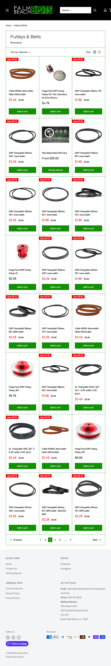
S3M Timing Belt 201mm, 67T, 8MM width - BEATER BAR (54, 510)
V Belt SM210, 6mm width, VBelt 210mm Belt (87, 330)
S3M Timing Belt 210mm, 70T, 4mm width (86, 271)
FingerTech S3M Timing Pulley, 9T (20, 271)
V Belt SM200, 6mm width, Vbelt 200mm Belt (54, 450)
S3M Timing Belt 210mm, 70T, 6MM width (86, 509)
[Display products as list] (99, 52)
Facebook (65, 563)
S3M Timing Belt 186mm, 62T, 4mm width (53, 389)
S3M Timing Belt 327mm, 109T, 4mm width (20, 509)
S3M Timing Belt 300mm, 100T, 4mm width (20, 154)
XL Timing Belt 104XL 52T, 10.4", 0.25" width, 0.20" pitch (87, 390)
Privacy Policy (13, 597)
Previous (17, 539)
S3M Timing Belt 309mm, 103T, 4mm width (53, 271)
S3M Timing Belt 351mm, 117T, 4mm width (53, 330)
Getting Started (14, 573)
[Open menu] (7, 10)
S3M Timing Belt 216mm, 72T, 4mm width (88, 92)
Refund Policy (13, 593)
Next (95, 539)
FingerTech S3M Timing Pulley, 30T (86, 450)
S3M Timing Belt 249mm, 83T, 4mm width (86, 154)
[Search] (94, 10)
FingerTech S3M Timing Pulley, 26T (20, 389)
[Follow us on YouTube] (19, 637)
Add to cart (22, 111)
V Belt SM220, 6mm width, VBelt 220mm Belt (21, 92)
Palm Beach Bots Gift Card (54, 153)
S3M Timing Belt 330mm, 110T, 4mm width (20, 213)
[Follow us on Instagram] (13, 637)
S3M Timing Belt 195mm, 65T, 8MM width (20, 330)
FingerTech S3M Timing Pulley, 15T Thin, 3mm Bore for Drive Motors (54, 94)
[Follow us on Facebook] (8, 637)
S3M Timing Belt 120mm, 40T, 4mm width (86, 213)
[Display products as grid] (94, 52)
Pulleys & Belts (20, 25)
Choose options (55, 170)
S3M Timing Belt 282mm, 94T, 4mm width (53, 213)
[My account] (105, 10)
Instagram (66, 568)
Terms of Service (14, 588)
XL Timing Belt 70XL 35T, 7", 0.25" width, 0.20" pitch (22, 450)
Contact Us (11, 568)
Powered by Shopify (15, 657)
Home (8, 25)
